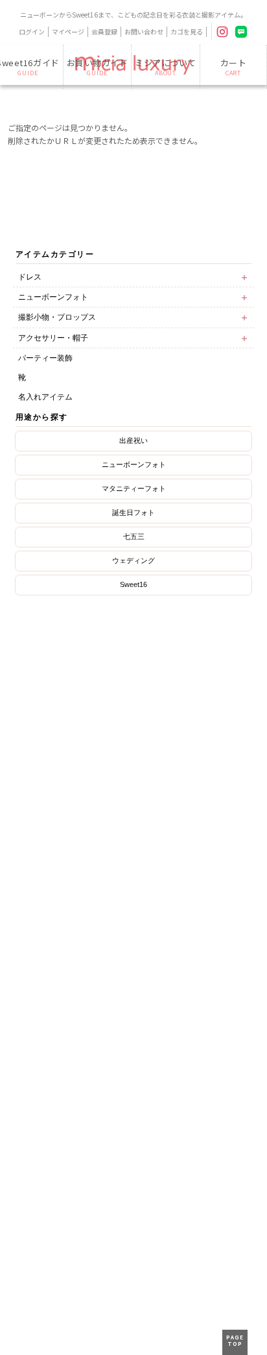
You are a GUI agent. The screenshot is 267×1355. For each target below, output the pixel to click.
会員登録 (104, 31)
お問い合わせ (143, 31)
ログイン (32, 31)
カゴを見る (186, 31)
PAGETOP (234, 1340)
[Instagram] (222, 32)
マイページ (68, 31)
